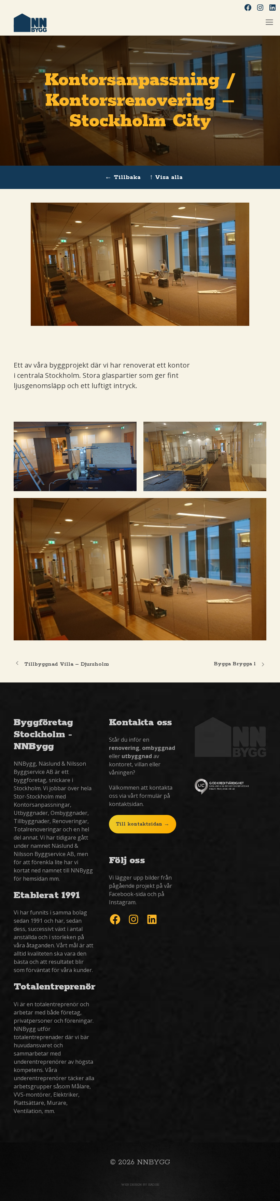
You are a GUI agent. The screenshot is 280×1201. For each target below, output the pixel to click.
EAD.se (153, 1185)
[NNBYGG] (30, 24)
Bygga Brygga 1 (235, 664)
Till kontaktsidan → (142, 824)
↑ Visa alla (166, 177)
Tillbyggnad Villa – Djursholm (66, 664)
